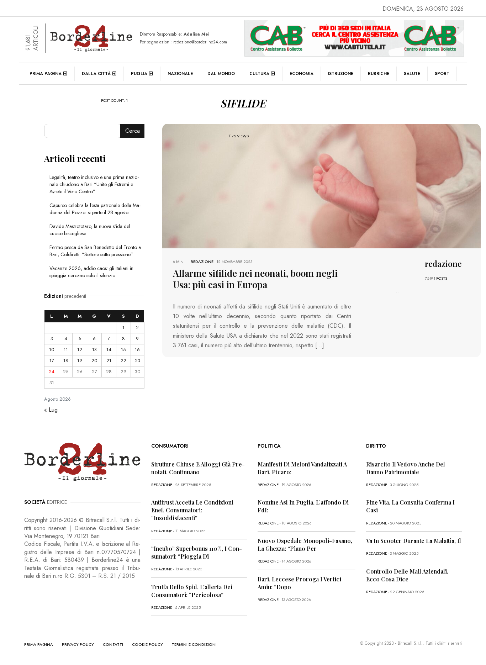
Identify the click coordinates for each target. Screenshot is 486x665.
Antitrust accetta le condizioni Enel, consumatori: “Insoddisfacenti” (192, 510)
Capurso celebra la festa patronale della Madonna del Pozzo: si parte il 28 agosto (95, 209)
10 (51, 349)
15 (123, 349)
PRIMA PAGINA (38, 644)
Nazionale (180, 73)
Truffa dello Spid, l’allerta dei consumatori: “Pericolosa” (191, 590)
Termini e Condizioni (194, 644)
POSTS (441, 278)
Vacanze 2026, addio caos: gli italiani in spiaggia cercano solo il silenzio (91, 272)
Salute (412, 73)
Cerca (132, 131)
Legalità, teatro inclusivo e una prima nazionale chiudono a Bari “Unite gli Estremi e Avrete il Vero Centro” (94, 184)
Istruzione (340, 73)
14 (108, 349)
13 (94, 349)
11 (66, 349)
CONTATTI (113, 644)
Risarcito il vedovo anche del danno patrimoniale (405, 468)
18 (65, 360)
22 (123, 360)
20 (94, 360)
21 (108, 360)
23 (137, 360)
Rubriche (378, 73)
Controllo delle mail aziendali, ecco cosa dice (407, 575)
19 (79, 360)
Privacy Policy (78, 644)
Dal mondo (221, 73)
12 (79, 349)
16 (137, 349)
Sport (442, 73)
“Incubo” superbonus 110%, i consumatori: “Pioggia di (196, 552)
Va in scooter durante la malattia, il (413, 540)
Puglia (139, 73)
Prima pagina (46, 73)
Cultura (259, 73)
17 (51, 360)
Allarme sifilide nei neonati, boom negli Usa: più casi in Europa (255, 279)
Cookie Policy (147, 644)
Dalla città (96, 73)
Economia (301, 73)
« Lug (51, 410)
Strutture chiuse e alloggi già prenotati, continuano (198, 468)
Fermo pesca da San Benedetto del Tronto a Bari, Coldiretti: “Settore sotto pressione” (95, 251)
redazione (202, 261)
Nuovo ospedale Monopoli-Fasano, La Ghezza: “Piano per (305, 544)
